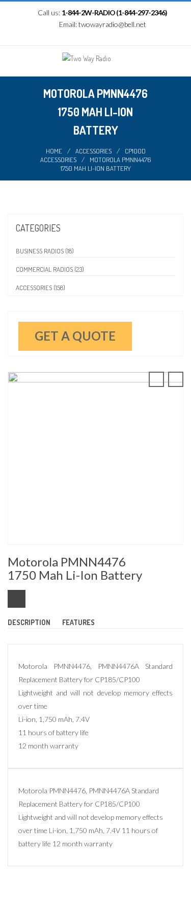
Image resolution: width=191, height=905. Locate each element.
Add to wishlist (16, 599)
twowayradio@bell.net (112, 24)
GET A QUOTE (75, 335)
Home (54, 151)
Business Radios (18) (45, 251)
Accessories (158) (40, 287)
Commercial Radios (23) (50, 269)
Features (78, 622)
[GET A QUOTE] (137, 327)
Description (29, 622)
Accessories (93, 151)
